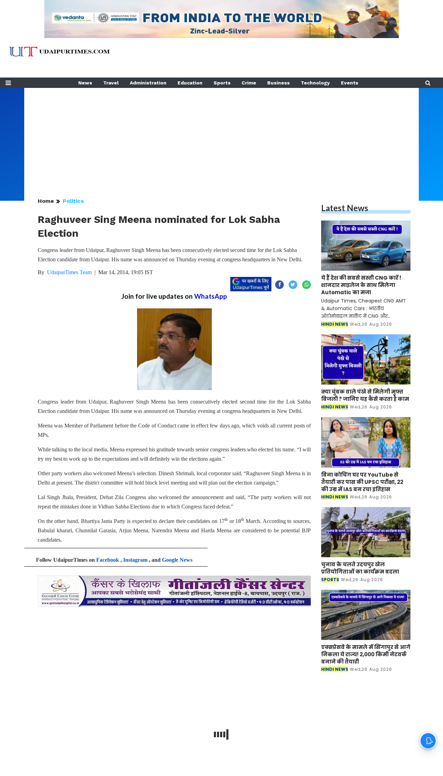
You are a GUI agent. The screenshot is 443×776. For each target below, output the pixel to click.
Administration (148, 82)
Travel (111, 82)
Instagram (135, 560)
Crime (249, 82)
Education (190, 82)
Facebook (107, 560)
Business (278, 82)
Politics (73, 201)
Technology (315, 82)
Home (46, 201)
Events (349, 82)
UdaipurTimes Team (69, 272)
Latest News (344, 208)
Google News (177, 560)
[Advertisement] (221, 136)
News (85, 82)
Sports (222, 82)
